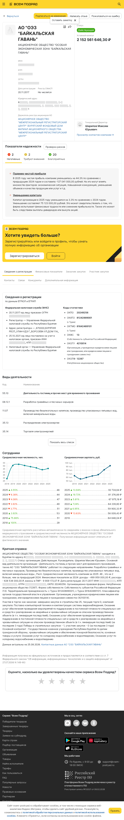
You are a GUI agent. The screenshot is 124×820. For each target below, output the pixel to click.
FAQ (4, 777)
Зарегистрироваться (24, 256)
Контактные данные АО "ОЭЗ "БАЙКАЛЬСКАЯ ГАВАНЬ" (71, 644)
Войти (56, 256)
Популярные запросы (14, 782)
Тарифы (6, 768)
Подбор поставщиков (14, 745)
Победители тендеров (14, 721)
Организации (9, 749)
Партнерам (8, 796)
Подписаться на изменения (51, 16)
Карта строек (9, 740)
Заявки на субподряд (14, 735)
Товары (6, 759)
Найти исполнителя (12, 763)
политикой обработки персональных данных (48, 812)
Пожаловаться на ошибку (106, 16)
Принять (115, 810)
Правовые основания (14, 791)
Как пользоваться (12, 773)
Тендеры (7, 731)
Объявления (9, 754)
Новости (7, 787)
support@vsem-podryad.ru (111, 763)
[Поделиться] (70, 27)
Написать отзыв (78, 16)
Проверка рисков (55, 146)
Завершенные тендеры (15, 726)
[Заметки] (65, 27)
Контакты (7, 801)
